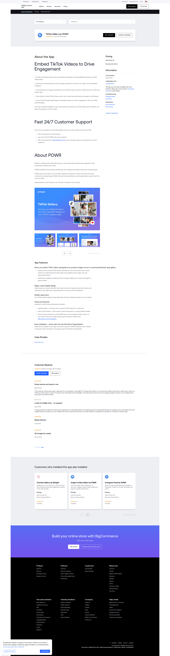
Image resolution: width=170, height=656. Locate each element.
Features (38, 568)
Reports (111, 581)
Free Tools (112, 591)
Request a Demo (41, 576)
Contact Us (88, 620)
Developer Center (134, 1)
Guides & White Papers (115, 573)
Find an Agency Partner (67, 573)
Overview (63, 568)
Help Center (125, 1)
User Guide (109, 99)
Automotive (64, 612)
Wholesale (39, 610)
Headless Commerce (42, 605)
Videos (111, 607)
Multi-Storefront (40, 602)
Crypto (38, 627)
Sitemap (123, 647)
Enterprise (39, 624)
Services (38, 571)
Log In (141, 1)
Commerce (26, 1)
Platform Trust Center (91, 617)
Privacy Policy (109, 107)
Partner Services (45, 11)
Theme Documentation (115, 617)
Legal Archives (117, 647)
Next (42, 447)
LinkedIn (120, 642)
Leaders (87, 605)
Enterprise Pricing (41, 573)
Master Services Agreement (106, 647)
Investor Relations (90, 615)
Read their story (39, 342)
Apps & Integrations (26, 11)
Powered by (64, 578)
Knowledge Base (114, 605)
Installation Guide (110, 96)
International (39, 615)
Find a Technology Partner (68, 576)
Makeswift (44, 1)
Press (86, 610)
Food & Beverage (65, 607)
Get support (55, 373)
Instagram (131, 642)
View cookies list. (19, 647)
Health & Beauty (65, 605)
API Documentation (114, 615)
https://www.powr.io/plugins (47, 319)
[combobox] (102, 22)
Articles (111, 571)
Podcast (111, 578)
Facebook (114, 642)
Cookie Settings (130, 647)
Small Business (40, 622)
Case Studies (88, 568)
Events (111, 583)
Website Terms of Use (94, 647)
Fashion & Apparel (66, 602)
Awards (87, 612)
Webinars (111, 576)
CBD (62, 615)
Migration (39, 629)
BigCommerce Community (116, 602)
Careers (87, 607)
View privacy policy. (8, 647)
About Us (87, 602)
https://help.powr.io (59, 140)
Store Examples (89, 571)
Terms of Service (110, 104)
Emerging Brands (41, 620)
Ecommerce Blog (114, 586)
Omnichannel (40, 612)
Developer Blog (113, 588)
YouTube (125, 642)
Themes (37, 11)
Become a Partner (66, 571)
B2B (37, 607)
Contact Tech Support (115, 610)
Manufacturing (65, 610)
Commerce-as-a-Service (43, 617)
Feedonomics (35, 1)
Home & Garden (65, 617)
